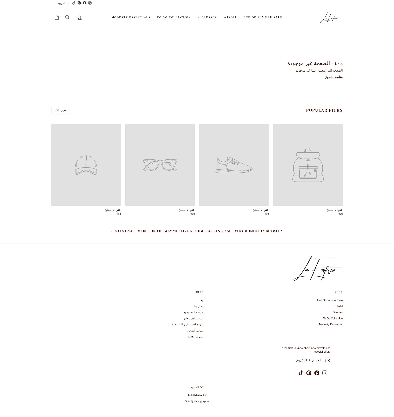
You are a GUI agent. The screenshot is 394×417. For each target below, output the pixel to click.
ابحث (201, 300)
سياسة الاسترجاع (194, 318)
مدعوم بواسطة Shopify (197, 401)
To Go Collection (174, 17)
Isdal (231, 17)
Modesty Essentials (131, 17)
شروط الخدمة (196, 336)
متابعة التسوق (334, 77)
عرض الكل (60, 110)
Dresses (208, 17)
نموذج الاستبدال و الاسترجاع (188, 324)
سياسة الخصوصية (194, 312)
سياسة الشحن (195, 330)
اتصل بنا (199, 306)
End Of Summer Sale (263, 17)
